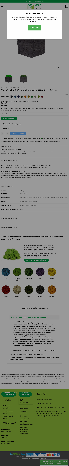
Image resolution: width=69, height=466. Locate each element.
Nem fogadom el (35, 37)
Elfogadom (34, 28)
